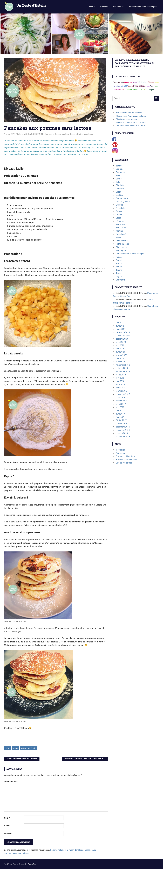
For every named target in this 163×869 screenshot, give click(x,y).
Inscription (120, 450)
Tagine (119, 270)
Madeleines (121, 227)
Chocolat (116, 89)
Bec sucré (117, 6)
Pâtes (123, 90)
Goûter (80, 134)
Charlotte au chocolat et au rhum (130, 125)
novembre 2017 (123, 394)
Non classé (121, 234)
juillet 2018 (121, 375)
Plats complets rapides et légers (142, 6)
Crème (130, 86)
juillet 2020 (121, 342)
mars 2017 (121, 417)
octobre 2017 (122, 397)
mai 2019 (120, 358)
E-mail (7, 825)
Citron (118, 192)
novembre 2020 (123, 335)
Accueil (92, 6)
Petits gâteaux (139, 86)
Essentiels (120, 208)
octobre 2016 (122, 433)
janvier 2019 (121, 361)
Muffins (135, 82)
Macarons (120, 224)
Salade (157, 82)
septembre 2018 (123, 371)
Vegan (151, 90)
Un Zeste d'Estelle (31, 5)
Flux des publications (125, 456)
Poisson (119, 257)
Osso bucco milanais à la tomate (22, 759)
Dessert (73, 134)
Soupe (148, 86)
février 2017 (121, 420)
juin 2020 (120, 345)
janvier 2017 (121, 423)
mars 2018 (121, 388)
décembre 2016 (123, 427)
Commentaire (11, 781)
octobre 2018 (122, 368)
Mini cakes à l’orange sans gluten (131, 116)
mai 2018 (120, 381)
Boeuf (118, 175)
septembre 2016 (123, 436)
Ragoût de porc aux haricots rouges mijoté (85, 759)
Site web (8, 833)
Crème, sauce (122, 198)
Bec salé (104, 6)
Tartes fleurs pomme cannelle (129, 112)
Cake (128, 90)
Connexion (120, 453)
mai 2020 (120, 348)
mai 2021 (120, 322)
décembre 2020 (123, 332)
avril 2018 (120, 384)
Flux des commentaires (126, 459)
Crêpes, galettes (62, 134)
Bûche (156, 86)
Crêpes (7, 748)
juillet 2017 (121, 404)
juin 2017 (120, 407)
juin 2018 (120, 378)
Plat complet (118, 82)
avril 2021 (120, 326)
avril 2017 (120, 414)
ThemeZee (32, 864)
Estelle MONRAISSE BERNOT (30, 134)
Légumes (128, 82)
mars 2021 (121, 329)
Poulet (119, 260)
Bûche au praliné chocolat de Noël (131, 122)
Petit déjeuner (122, 241)
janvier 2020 (121, 355)
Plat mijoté (116, 86)
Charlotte (141, 90)
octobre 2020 (122, 339)
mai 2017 (120, 410)
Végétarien (88, 134)
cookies (119, 195)
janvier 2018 (121, 391)
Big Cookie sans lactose (126, 119)
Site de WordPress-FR (125, 463)
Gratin (146, 90)
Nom (7, 818)
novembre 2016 (123, 430)
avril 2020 (120, 352)
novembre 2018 (123, 365)
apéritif (119, 166)
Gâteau (151, 82)
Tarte (152, 86)
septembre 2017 (123, 401)
